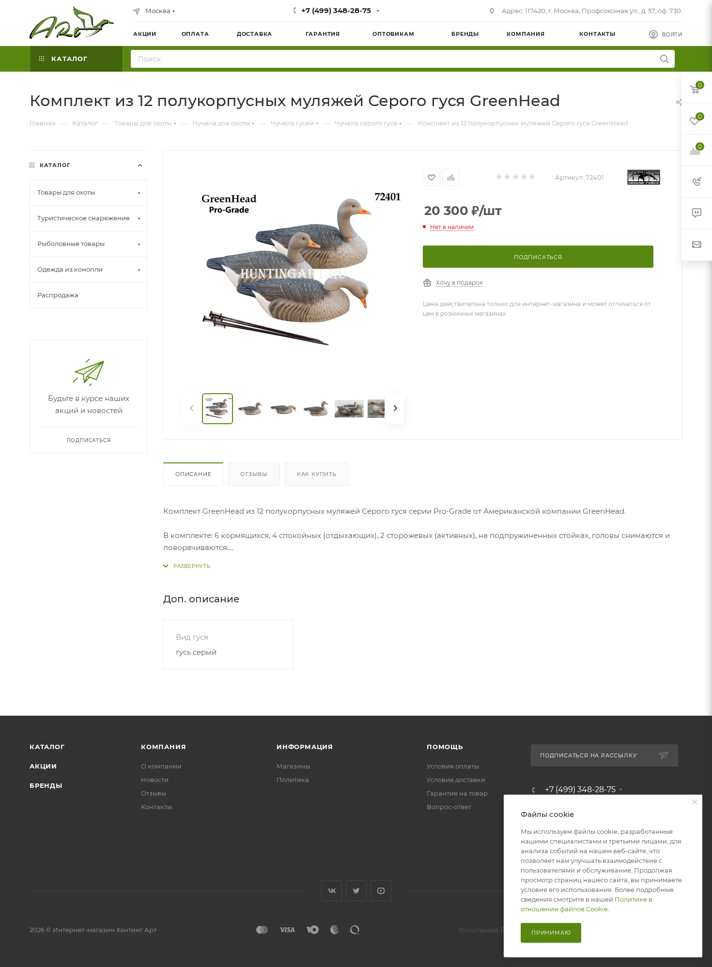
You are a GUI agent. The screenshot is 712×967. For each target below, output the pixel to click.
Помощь (445, 747)
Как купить (317, 474)
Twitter (356, 890)
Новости (155, 779)
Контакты (156, 807)
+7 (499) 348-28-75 (336, 10)
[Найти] (664, 59)
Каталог (47, 747)
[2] (507, 177)
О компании (161, 766)
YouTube (381, 890)
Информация (305, 747)
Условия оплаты (453, 766)
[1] (499, 177)
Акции (43, 766)
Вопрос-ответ (449, 807)
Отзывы (254, 474)
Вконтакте (331, 890)
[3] (515, 177)
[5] (531, 177)
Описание (193, 474)
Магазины (293, 766)
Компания (163, 747)
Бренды (46, 785)
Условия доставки (456, 779)
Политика (293, 779)
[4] (523, 177)
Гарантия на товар (457, 793)
